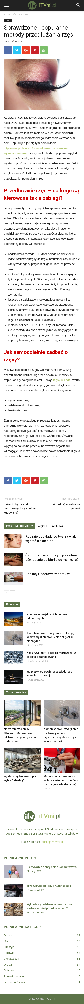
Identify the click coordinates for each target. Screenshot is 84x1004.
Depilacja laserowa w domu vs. (48, 574)
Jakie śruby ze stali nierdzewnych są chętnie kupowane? (20, 508)
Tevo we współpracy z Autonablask (49, 885)
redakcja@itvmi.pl (52, 842)
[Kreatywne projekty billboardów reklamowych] (13, 619)
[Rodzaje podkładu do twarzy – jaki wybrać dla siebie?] (13, 541)
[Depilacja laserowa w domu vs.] (13, 578)
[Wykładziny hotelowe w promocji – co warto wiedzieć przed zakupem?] (13, 909)
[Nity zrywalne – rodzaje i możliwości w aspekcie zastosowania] (13, 657)
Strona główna (12, 14)
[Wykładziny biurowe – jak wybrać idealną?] (22, 760)
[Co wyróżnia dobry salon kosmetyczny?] (13, 871)
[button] (78, 5)
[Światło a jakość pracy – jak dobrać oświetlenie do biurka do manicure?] (13, 559)
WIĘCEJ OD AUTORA (50, 526)
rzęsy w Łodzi (62, 380)
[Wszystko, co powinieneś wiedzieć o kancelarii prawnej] (13, 677)
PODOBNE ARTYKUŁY (19, 526)
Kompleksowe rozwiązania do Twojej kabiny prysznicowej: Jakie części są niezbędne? (50, 637)
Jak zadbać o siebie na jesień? (65, 506)
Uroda (27, 14)
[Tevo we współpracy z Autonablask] (13, 890)
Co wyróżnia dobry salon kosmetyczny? (52, 867)
